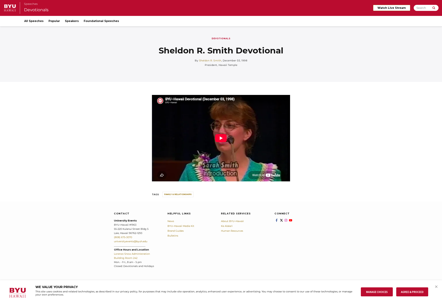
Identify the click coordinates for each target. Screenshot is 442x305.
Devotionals (36, 9)
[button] (436, 286)
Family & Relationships (178, 194)
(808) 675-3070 (123, 237)
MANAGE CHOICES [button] (377, 292)
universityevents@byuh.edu (130, 241)
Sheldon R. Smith (210, 60)
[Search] (434, 8)
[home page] (10, 7)
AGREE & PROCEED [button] (412, 292)
